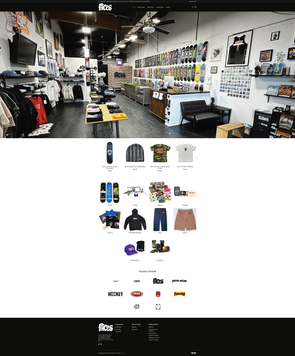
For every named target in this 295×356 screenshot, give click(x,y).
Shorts (185, 233)
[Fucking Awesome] (179, 281)
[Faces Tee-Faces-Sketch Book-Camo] (160, 153)
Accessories (118, 331)
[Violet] (136, 307)
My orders (134, 329)
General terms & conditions (153, 330)
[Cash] (192, 353)
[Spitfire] (158, 294)
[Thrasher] (179, 294)
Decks (110, 205)
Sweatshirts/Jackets (135, 233)
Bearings (185, 205)
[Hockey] (115, 294)
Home (134, 7)
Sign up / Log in (192, 1)
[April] (115, 281)
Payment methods (154, 335)
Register (134, 327)
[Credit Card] (195, 353)
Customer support (154, 340)
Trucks (135, 205)
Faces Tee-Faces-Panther (185, 166)
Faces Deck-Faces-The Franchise (110, 167)
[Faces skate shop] (105, 7)
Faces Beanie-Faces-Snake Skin (135, 166)
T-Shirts (110, 233)
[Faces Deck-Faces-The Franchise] (109, 153)
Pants (160, 233)
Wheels (160, 205)
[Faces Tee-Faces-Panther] (185, 153)
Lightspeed (122, 353)
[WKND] (158, 307)
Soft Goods (118, 329)
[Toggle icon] (192, 7)
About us (151, 327)
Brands (168, 7)
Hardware (160, 260)
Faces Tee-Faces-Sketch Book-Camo (160, 167)
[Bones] (136, 281)
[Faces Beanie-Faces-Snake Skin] (134, 153)
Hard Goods (118, 327)
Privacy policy (152, 333)
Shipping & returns (154, 337)
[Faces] (158, 281)
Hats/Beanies (135, 260)
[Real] (136, 294)
